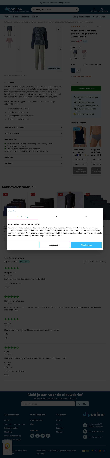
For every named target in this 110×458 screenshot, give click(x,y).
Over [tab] (87, 217)
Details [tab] (55, 217)
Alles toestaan (86, 245)
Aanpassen (53, 245)
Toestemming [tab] (23, 217)
